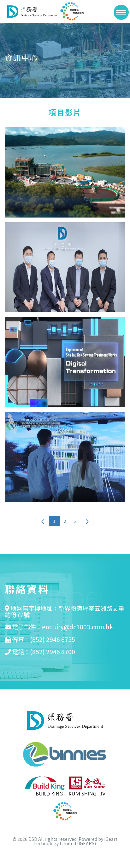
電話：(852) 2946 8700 (43, 651)
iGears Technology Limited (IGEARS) (75, 841)
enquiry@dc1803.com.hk (77, 626)
